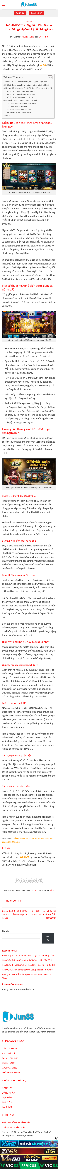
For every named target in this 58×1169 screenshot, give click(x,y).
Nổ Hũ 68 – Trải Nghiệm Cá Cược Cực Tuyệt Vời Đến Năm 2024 (43, 914)
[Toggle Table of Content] (49, 77)
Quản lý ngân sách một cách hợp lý (23, 103)
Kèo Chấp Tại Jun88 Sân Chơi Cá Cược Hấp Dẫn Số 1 (27, 960)
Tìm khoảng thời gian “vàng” (21, 112)
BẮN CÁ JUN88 (9, 1048)
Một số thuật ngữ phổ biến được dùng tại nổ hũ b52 (27, 85)
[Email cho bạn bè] (31, 881)
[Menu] (3, 4)
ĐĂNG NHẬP (8, 1092)
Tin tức (29, 22)
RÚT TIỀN (7, 1102)
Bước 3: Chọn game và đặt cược (22, 97)
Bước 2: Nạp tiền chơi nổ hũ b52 (22, 94)
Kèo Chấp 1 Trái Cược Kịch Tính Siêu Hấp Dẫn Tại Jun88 (28, 965)
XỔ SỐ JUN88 (8, 1063)
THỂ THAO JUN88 (11, 1072)
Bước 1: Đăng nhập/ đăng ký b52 (22, 91)
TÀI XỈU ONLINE (10, 1058)
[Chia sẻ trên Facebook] (21, 881)
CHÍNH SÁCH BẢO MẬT (13, 1127)
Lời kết (8, 115)
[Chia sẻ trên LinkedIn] (41, 881)
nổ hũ (52, 890)
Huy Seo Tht (43, 37)
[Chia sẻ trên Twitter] (26, 881)
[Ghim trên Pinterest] (36, 881)
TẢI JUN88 (7, 1107)
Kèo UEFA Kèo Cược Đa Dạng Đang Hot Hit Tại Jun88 (27, 969)
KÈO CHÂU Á (8, 1053)
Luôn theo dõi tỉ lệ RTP (18, 106)
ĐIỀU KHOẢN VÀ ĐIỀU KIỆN (16, 1122)
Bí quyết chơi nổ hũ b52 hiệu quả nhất (21, 100)
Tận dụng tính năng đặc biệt (20, 109)
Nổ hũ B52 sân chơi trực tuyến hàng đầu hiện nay (26, 81)
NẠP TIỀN (7, 1097)
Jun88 (42, 65)
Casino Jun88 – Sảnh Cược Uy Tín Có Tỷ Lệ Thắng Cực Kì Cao (14, 914)
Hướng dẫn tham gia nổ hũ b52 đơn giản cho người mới (28, 88)
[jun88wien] (29, 4)
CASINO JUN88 (9, 1067)
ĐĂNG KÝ (7, 1088)
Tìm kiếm (6, 931)
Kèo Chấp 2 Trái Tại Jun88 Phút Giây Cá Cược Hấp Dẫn (28, 955)
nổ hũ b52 (24, 857)
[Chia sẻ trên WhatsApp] (17, 881)
